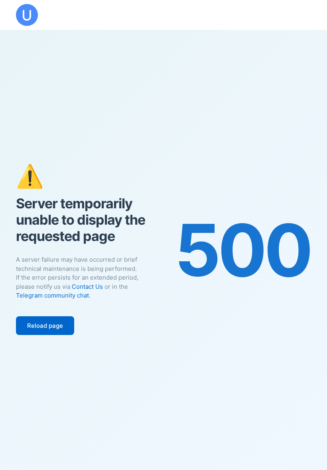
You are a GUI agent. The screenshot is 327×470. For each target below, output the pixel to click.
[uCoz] (27, 15)
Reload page (45, 325)
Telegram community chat (52, 295)
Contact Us (87, 286)
